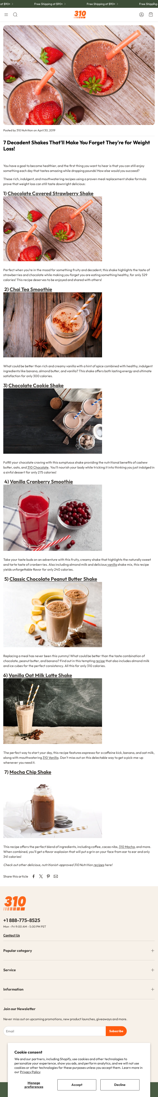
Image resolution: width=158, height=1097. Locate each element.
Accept (76, 1085)
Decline (119, 1085)
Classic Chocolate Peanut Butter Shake (53, 579)
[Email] (56, 876)
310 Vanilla (50, 757)
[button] (6, 14)
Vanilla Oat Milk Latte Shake (40, 675)
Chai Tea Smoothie (31, 289)
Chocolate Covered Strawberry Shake (50, 193)
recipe (100, 661)
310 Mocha (127, 847)
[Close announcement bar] (154, 3)
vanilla (112, 564)
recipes (98, 865)
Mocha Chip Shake (30, 772)
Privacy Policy (30, 1072)
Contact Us (11, 935)
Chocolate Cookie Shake (36, 385)
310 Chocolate (38, 467)
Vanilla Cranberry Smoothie (41, 481)
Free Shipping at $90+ (40, 3)
